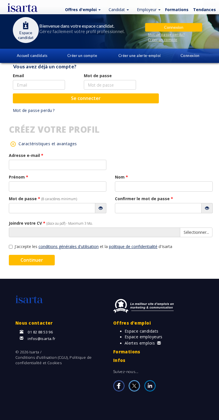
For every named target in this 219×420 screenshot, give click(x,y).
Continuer (32, 260)
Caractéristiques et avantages (48, 143)
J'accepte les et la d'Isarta (93, 246)
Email (18, 75)
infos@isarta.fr (41, 338)
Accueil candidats (32, 55)
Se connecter (86, 98)
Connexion (190, 55)
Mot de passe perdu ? (33, 110)
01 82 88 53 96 (40, 332)
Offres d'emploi (132, 323)
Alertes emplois (140, 343)
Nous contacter (34, 323)
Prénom (18, 177)
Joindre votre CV (51, 223)
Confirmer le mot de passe (144, 198)
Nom (121, 177)
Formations (126, 352)
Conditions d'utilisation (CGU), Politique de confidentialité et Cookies (53, 360)
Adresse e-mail (26, 155)
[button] (83, 9)
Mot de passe (98, 75)
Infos (119, 360)
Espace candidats (142, 331)
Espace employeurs (144, 336)
